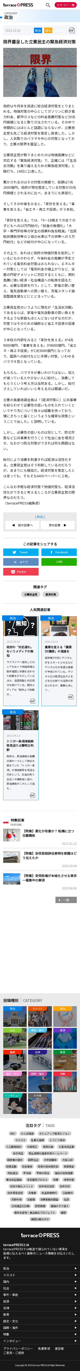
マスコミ (20, 1140)
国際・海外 (10, 1328)
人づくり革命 (57, 1140)
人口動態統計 (14, 1146)
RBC (12, 1133)
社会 (6, 1288)
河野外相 (16, 1199)
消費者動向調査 (49, 1199)
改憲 (55, 1179)
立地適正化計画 (20, 1206)
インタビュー (12, 1341)
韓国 (63, 1212)
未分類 (59, 30)
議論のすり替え (60, 1206)
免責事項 (44, 1348)
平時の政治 (42, 1173)
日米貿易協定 (15, 1193)
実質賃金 (69, 1166)
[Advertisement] (40, 950)
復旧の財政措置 (64, 1173)
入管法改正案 (66, 1146)
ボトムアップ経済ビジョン (54, 1133)
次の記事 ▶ (58, 525)
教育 (6, 1314)
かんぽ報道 (27, 1133)
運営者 (59, 1348)
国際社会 (33, 1160)
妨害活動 (11, 1166)
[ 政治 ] (40, 516)
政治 (38, 30)
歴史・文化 (10, 1321)
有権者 (32, 1193)
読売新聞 (40, 1206)
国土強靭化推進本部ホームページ (48, 1153)
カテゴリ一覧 (66, 5)
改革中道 (69, 1179)
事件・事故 (10, 1295)
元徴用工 (32, 1146)
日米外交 (65, 1186)
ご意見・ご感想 (13, 1353)
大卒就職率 (50, 1160)
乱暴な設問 (37, 1140)
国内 (48, 30)
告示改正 (18, 1153)
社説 (66, 1199)
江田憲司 (68, 1193)
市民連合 (12, 1173)
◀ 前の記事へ (22, 525)
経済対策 (51, 594)
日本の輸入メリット (21, 1186)
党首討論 (48, 1146)
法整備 (31, 1199)
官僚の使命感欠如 (48, 1166)
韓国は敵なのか (40, 1219)
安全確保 (27, 1166)
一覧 (66, 900)
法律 (6, 1308)
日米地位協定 (46, 1186)
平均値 (27, 1173)
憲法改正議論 (14, 1179)
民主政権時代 (49, 1193)
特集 (6, 1334)
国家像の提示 (15, 1160)
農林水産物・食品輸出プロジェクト (34, 1212)
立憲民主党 (30, 594)
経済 (6, 1301)
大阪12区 (67, 1160)
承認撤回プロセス (37, 1179)
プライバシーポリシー (18, 1348)
